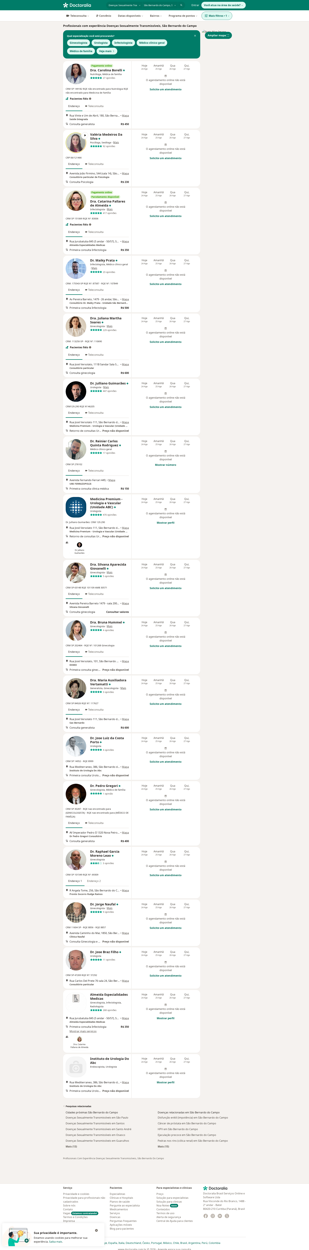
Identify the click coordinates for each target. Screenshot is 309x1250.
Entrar (195, 5)
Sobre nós (69, 1205)
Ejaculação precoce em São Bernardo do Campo (187, 1135)
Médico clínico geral (152, 43)
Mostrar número (165, 465)
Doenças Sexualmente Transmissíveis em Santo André (98, 1129)
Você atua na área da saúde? (222, 5)
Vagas (80, 1213)
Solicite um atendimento (166, 89)
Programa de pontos (182, 16)
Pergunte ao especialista (125, 1205)
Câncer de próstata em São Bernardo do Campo (187, 1123)
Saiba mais (55, 1241)
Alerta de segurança (168, 1217)
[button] (195, 36)
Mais (116, 142)
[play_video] (76, 142)
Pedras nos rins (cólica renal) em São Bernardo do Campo (193, 1140)
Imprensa (69, 1221)
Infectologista (123, 43)
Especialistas (117, 1194)
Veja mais (105, 51)
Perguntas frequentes (123, 1221)
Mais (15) (163, 1146)
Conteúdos (163, 1209)
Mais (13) (71, 1146)
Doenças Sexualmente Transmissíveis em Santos (95, 1123)
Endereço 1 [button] (75, 881)
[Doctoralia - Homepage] (83, 5)
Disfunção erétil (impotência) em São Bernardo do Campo (193, 1117)
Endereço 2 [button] (94, 881)
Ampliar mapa (217, 35)
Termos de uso (165, 1213)
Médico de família (81, 51)
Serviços (115, 1213)
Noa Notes (166, 1205)
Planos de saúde (120, 1201)
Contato (68, 1209)
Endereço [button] (74, 106)
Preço (160, 1194)
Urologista (101, 43)
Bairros (154, 16)
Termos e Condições (75, 1217)
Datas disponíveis (129, 16)
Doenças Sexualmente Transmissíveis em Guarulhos (97, 1140)
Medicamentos (119, 1209)
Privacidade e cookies (76, 1194)
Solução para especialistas (172, 1198)
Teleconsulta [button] (95, 106)
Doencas (115, 1217)
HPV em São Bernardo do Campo (178, 1129)
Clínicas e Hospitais (121, 1198)
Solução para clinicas (169, 1201)
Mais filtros (218, 16)
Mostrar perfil (165, 522)
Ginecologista (78, 43)
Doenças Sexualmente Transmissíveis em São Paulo (97, 1117)
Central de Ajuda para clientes (174, 1221)
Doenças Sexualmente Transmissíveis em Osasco (95, 1135)
